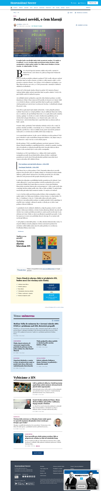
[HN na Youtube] (34, 476)
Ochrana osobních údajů (58, 466)
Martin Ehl (17, 416)
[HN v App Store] (29, 483)
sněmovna (28, 316)
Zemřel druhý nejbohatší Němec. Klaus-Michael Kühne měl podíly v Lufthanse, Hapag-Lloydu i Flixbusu (46, 401)
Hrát (41, 247)
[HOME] (11, 7)
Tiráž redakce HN (44, 468)
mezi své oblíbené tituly (49, 268)
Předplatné (92, 2)
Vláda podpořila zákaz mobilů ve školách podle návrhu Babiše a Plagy (47, 343)
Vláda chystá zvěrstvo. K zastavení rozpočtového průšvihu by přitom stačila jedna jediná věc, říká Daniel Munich (23, 347)
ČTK (32, 55)
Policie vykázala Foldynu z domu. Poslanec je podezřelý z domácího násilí (47, 362)
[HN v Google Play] (20, 483)
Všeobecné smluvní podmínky (60, 473)
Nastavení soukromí (57, 471)
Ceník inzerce (43, 475)
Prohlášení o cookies (57, 468)
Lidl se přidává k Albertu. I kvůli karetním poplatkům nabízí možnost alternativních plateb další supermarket (47, 385)
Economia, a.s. (24, 468)
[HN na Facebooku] (25, 476)
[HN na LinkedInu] (30, 476)
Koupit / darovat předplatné (77, 466)
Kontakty (42, 466)
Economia (42, 471)
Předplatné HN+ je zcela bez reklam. (56, 307)
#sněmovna (21, 231)
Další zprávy (38, 453)
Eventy (72, 468)
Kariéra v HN (43, 473)
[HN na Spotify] (32, 476)
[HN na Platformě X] (23, 476)
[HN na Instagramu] (27, 476)
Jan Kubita (19, 24)
